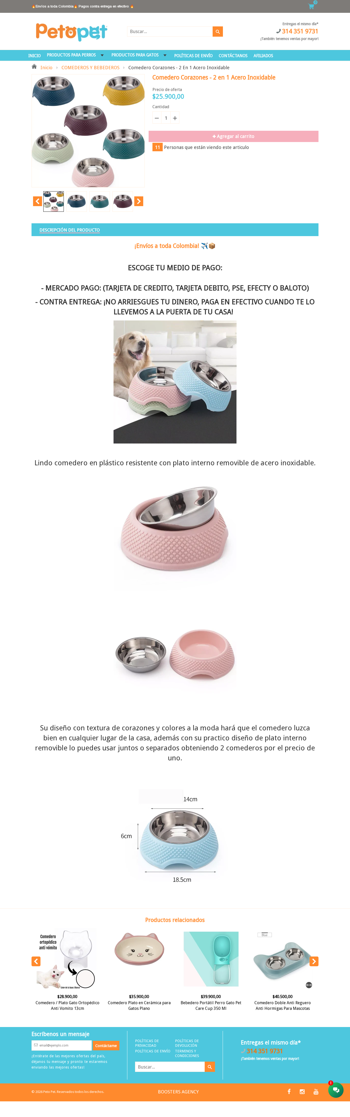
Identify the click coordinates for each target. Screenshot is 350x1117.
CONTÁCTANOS (233, 55)
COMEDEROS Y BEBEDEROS (90, 67)
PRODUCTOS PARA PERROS (71, 55)
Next (138, 201)
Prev (37, 201)
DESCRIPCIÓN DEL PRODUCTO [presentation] (69, 230)
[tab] (70, 230)
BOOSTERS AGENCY (178, 1091)
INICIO (34, 55)
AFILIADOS (263, 55)
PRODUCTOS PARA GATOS (135, 55)
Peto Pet (49, 1092)
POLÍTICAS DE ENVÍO (193, 55)
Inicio (46, 67)
